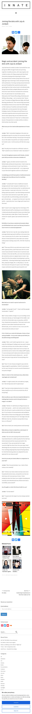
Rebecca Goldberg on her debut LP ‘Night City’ (11, 644)
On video (6, 592)
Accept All (16, 702)
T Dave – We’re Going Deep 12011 (8, 646)
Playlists (2, 679)
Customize (16, 706)
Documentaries (4, 667)
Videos (2, 689)
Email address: (4, 606)
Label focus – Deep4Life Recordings (9, 649)
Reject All (16, 710)
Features (11, 575)
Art (1, 660)
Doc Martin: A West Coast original (8, 642)
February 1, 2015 (5, 26)
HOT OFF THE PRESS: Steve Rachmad (9, 640)
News (2, 677)
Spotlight (3, 687)
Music (2, 675)
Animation (3, 658)
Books (2, 665)
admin (11, 26)
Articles (9, 575)
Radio (2, 681)
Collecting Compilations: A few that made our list (23, 592)
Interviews (15, 575)
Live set (2, 673)
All (6, 575)
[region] (16, 702)
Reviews (3, 683)
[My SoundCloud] (10, 625)
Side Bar (2, 685)
